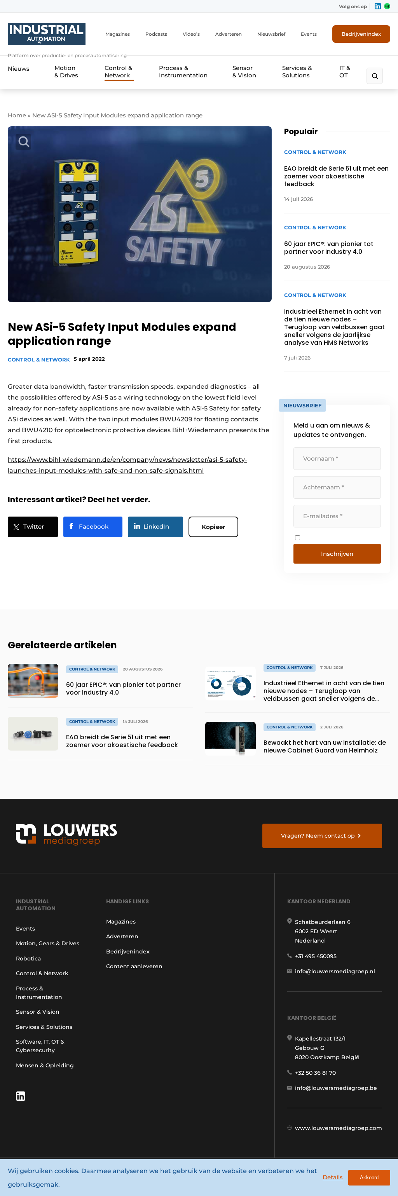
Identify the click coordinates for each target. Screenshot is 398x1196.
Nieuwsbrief (271, 34)
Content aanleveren (134, 966)
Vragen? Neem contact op (318, 835)
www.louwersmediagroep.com (338, 1127)
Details (333, 1177)
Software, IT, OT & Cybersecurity (40, 1046)
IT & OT (344, 71)
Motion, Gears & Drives (47, 943)
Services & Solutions (297, 71)
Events (309, 34)
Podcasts (156, 34)
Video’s (191, 34)
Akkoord (369, 1177)
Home (17, 115)
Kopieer (213, 527)
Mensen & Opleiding (45, 1065)
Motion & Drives (66, 71)
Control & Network (118, 71)
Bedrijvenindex (361, 34)
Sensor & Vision (244, 71)
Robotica (28, 958)
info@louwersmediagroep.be (336, 1087)
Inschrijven (337, 553)
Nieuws (19, 68)
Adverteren (228, 34)
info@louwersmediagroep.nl (335, 971)
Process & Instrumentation (183, 71)
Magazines (117, 34)
